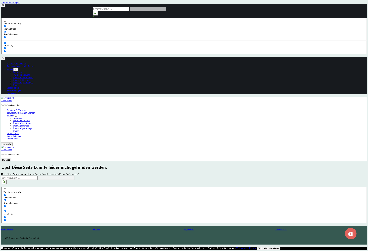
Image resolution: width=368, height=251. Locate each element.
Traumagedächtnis (21, 125)
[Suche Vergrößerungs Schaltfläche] (4, 182)
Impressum (189, 229)
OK (259, 248)
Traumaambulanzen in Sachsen (21, 113)
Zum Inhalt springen (10, 2)
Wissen (10, 115)
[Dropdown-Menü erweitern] (16, 116)
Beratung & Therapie (16, 110)
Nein (265, 248)
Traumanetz (6, 100)
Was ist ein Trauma (21, 120)
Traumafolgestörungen (23, 123)
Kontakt (96, 229)
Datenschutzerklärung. (246, 248)
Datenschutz (281, 229)
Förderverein (13, 138)
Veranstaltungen (14, 136)
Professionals (13, 133)
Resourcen (17, 118)
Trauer (16, 131)
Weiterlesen (274, 248)
